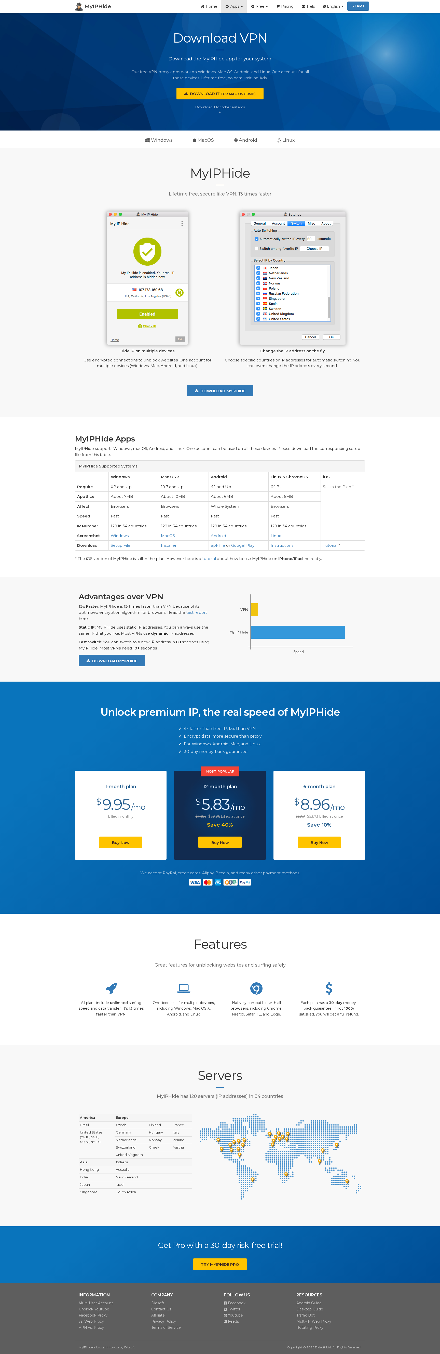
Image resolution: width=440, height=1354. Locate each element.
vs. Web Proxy (91, 1321)
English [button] (333, 6)
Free (260, 6)
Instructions (282, 545)
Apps (234, 6)
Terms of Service (166, 1327)
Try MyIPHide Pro (220, 1264)
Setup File (120, 545)
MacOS (205, 140)
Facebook (236, 1303)
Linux (288, 140)
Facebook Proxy (93, 1315)
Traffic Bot (305, 1315)
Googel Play (242, 545)
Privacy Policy (163, 1321)
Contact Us (161, 1309)
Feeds (233, 1321)
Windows (161, 140)
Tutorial (330, 545)
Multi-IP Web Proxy (313, 1321)
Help (310, 6)
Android (247, 140)
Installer (168, 545)
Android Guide (309, 1303)
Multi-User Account (96, 1303)
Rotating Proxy (309, 1327)
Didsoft (157, 1303)
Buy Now (121, 842)
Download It (222, 93)
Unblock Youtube (94, 1309)
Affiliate (158, 1315)
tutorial (209, 558)
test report (196, 612)
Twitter (233, 1309)
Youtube (235, 1315)
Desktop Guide (309, 1309)
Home (211, 6)
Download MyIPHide (221, 390)
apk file (218, 545)
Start (358, 6)
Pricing (287, 6)
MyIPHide (97, 6)
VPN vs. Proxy (91, 1327)
